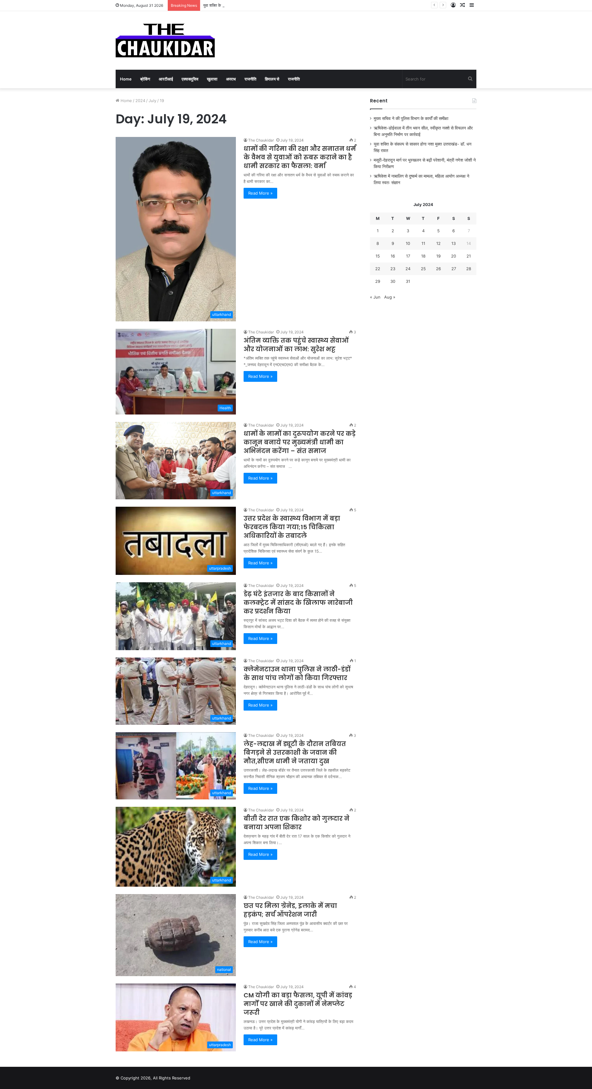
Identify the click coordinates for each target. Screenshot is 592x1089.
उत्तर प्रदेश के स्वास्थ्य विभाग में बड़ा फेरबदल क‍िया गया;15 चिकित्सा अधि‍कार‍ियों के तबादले (292, 527)
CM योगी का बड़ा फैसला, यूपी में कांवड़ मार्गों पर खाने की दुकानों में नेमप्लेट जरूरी (298, 1004)
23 (392, 268)
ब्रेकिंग (145, 78)
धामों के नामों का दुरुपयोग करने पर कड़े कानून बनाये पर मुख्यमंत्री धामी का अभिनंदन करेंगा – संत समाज (300, 442)
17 (408, 256)
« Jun (375, 297)
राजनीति (250, 78)
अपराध (231, 78)
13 (453, 243)
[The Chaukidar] (165, 40)
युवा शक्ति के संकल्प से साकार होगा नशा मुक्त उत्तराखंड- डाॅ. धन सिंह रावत (257, 5)
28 (468, 268)
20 (453, 256)
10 (408, 243)
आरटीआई (166, 78)
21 (469, 256)
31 (408, 281)
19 (438, 256)
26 (438, 268)
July (152, 100)
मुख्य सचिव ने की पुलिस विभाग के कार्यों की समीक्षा (411, 118)
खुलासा (212, 78)
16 (393, 256)
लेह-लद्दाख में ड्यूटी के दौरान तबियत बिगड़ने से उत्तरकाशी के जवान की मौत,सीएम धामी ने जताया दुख (295, 752)
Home (126, 78)
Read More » (260, 193)
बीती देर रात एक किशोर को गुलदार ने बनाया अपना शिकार (296, 822)
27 (453, 268)
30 (392, 281)
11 (423, 243)
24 (407, 268)
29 (377, 281)
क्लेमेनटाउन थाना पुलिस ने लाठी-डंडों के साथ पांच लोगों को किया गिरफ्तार (297, 673)
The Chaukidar (261, 140)
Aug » (389, 297)
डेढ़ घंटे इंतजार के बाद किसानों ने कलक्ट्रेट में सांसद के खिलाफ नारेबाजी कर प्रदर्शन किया (298, 603)
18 (423, 256)
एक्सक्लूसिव (190, 78)
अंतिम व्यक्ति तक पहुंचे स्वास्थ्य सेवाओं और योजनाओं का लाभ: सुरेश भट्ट (296, 344)
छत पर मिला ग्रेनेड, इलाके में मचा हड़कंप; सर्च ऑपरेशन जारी (290, 910)
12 (438, 243)
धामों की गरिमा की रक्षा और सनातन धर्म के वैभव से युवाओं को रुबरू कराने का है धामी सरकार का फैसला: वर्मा (300, 157)
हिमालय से (272, 78)
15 (378, 256)
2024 (140, 100)
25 (423, 268)
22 (377, 268)
